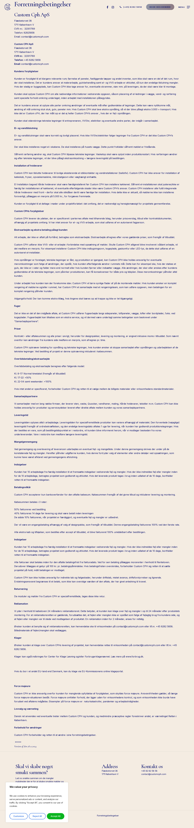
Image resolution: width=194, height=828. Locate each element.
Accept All (56, 816)
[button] (184, 7)
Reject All (37, 816)
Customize (18, 816)
